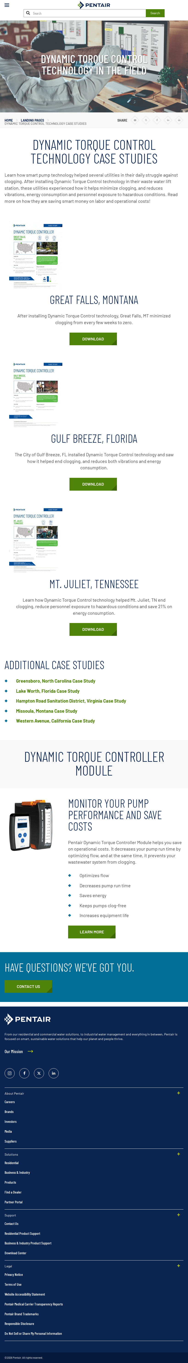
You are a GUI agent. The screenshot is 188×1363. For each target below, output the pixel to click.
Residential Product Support (22, 1233)
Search (155, 13)
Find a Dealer (13, 1192)
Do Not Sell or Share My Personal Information (33, 1333)
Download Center (15, 1253)
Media (8, 1131)
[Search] (28, 13)
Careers (10, 1101)
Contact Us (11, 1223)
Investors (11, 1121)
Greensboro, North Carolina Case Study (55, 681)
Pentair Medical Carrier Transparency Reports (34, 1304)
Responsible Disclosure (19, 1323)
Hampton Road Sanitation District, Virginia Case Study (71, 701)
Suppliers (11, 1141)
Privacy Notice (14, 1274)
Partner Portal (13, 1202)
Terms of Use (13, 1284)
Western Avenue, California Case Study (55, 720)
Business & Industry (17, 1172)
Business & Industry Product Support (28, 1243)
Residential (12, 1162)
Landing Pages (32, 120)
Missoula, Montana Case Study (46, 711)
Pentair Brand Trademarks (22, 1314)
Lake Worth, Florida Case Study (48, 691)
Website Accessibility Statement (25, 1294)
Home (9, 120)
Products (10, 1182)
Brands (9, 1111)
